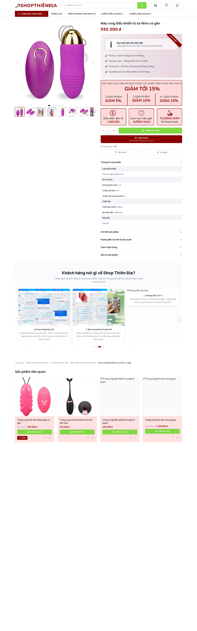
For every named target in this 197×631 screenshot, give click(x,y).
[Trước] (17, 318)
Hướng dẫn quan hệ (140, 13)
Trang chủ (56, 13)
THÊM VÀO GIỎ (36, 432)
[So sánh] (177, 5)
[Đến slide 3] (99, 346)
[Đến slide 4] (102, 346)
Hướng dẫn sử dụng (111, 13)
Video (23, 438)
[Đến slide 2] (96, 346)
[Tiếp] (179, 318)
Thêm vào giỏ (152, 130)
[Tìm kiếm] (141, 5)
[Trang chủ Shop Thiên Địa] (36, 5)
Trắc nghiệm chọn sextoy (82, 13)
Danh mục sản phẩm (31, 13)
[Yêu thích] (166, 5)
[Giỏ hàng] (155, 5)
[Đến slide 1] (94, 346)
